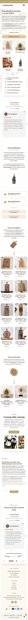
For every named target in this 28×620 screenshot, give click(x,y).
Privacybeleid (20, 615)
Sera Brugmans (12, 114)
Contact (14, 583)
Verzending (14, 589)
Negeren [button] (25, 1)
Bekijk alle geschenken (14, 36)
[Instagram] (15, 602)
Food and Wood (14, 102)
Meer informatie (14, 432)
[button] (23, 5)
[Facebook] (12, 602)
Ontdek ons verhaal (14, 32)
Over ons (14, 585)
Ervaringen (14, 587)
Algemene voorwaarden (9, 615)
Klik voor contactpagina (14, 577)
